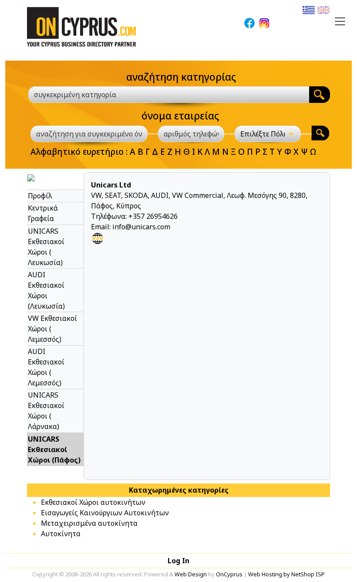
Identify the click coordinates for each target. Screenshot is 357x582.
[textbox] (163, 94)
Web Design (191, 574)
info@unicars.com (141, 226)
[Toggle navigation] (340, 21)
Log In (178, 560)
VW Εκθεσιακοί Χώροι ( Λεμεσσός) (52, 328)
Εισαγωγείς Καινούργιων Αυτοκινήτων (105, 512)
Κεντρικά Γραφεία (43, 213)
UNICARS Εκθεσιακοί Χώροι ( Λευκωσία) (46, 246)
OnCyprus (229, 574)
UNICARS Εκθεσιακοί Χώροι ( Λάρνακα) (46, 410)
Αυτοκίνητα (61, 533)
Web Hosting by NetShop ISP (286, 574)
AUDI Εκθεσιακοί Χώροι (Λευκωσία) (46, 290)
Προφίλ (40, 196)
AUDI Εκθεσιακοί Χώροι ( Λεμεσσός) (46, 367)
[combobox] (168, 94)
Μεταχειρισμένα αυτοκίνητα (89, 523)
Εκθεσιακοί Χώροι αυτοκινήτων (93, 502)
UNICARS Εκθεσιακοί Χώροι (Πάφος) (54, 449)
